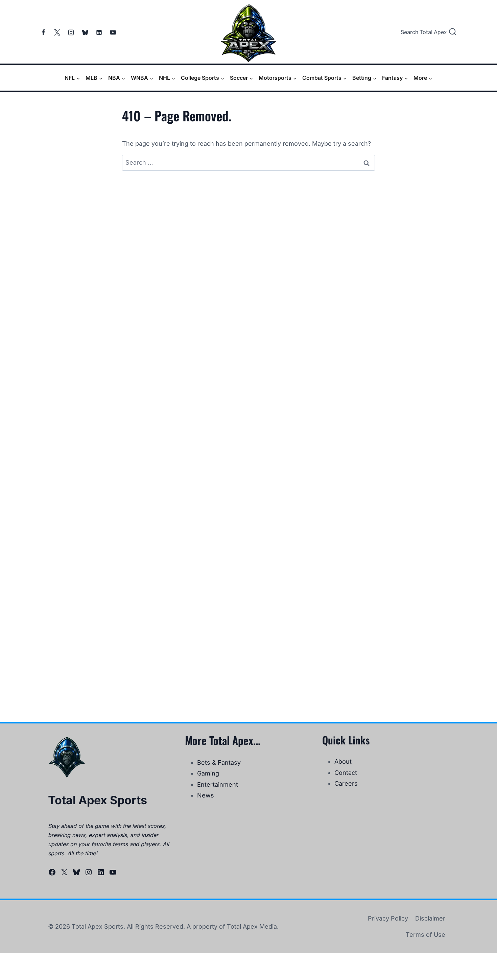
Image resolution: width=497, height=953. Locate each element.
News (205, 795)
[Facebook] (43, 32)
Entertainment (217, 784)
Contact (345, 772)
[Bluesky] (85, 32)
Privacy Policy (388, 918)
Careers (346, 783)
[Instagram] (71, 32)
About (343, 761)
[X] (57, 32)
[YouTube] (113, 32)
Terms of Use (425, 934)
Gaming (208, 773)
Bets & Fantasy (219, 762)
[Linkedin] (99, 32)
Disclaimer (430, 918)
